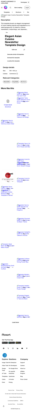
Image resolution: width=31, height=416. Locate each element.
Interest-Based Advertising (15, 397)
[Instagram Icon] (13, 348)
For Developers (13, 365)
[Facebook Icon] (3, 348)
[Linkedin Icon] (17, 348)
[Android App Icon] (11, 343)
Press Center (23, 379)
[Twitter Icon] (8, 348)
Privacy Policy (19, 390)
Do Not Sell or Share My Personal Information (15, 393)
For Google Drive (13, 368)
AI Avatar (11, 379)
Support (22, 362)
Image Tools (5, 362)
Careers (22, 365)
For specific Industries (12, 372)
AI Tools (4, 373)
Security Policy (11, 404)
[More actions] (28, 94)
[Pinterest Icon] (26, 348)
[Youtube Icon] (22, 348)
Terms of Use (11, 390)
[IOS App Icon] (5, 343)
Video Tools (5, 365)
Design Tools (4, 369)
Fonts (3, 382)
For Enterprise (12, 362)
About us (22, 368)
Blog (21, 376)
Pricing (10, 382)
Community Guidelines (13, 400)
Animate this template (13, 57)
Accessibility (20, 404)
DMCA (21, 400)
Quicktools (12, 376)
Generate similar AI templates (15, 54)
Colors (3, 379)
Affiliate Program (22, 372)
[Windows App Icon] (18, 343)
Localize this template (13, 61)
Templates (5, 376)
